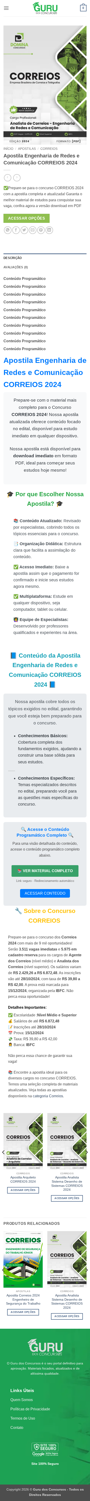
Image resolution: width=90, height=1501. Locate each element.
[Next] (86, 1161)
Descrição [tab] (12, 258)
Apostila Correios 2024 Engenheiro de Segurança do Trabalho (23, 1299)
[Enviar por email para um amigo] (32, 230)
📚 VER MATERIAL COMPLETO (45, 871)
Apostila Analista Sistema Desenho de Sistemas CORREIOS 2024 (67, 1183)
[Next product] (7, 177)
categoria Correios (48, 1096)
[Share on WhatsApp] (8, 230)
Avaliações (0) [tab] (15, 267)
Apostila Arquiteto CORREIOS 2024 (23, 1179)
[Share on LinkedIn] (49, 230)
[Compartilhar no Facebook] (16, 230)
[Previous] (3, 1161)
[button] (6, 8)
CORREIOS (48, 148)
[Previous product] (16, 177)
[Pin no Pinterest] (41, 230)
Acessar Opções (26, 218)
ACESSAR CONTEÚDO (45, 893)
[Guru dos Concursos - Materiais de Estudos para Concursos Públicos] (45, 8)
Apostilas (27, 148)
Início (8, 148)
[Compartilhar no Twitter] (24, 230)
